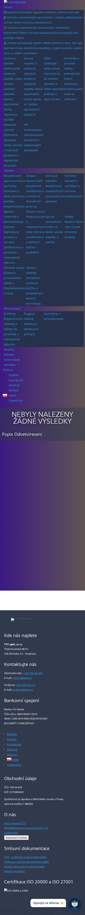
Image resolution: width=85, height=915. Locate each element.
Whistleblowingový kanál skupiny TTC (26, 828)
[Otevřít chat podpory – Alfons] (75, 905)
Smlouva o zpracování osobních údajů (26, 862)
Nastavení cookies (16, 837)
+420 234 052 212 (25, 685)
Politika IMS (11, 832)
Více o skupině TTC (15, 823)
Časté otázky (12, 360)
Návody (9, 354)
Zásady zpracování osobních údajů (24, 866)
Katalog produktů (14, 871)
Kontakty (9, 365)
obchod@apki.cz (22, 678)
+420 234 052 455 (33, 673)
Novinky (9, 349)
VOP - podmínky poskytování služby (25, 857)
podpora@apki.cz (22, 689)
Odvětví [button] (9, 171)
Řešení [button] (8, 7)
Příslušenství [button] (12, 308)
